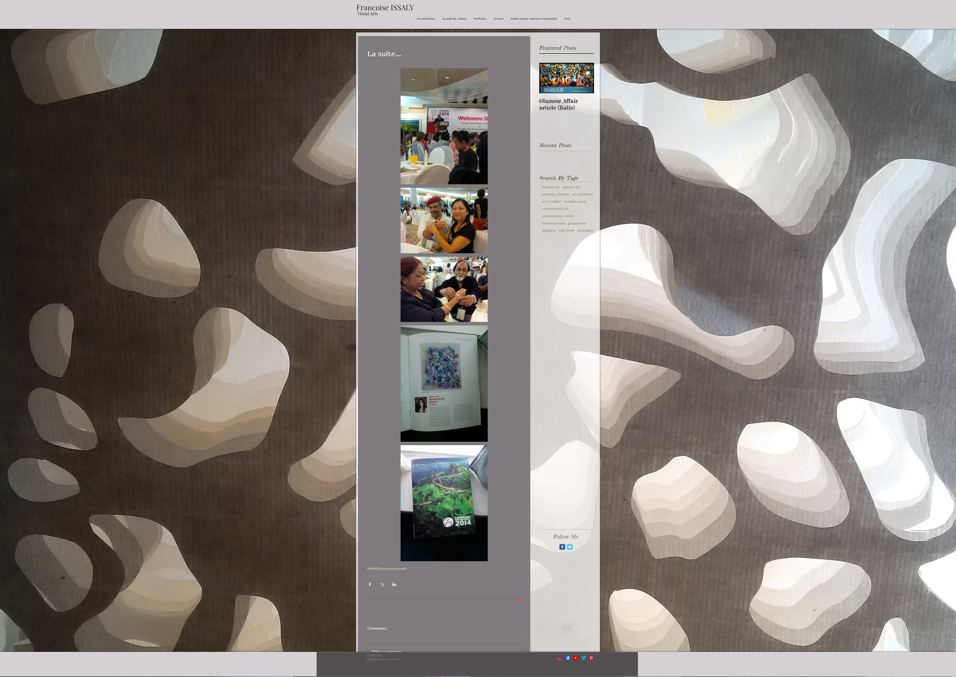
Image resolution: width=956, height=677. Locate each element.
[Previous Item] (547, 78)
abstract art (571, 187)
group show (577, 223)
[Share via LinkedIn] (394, 584)
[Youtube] (576, 658)
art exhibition (582, 194)
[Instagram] (560, 658)
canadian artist (575, 201)
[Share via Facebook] (369, 584)
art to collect (551, 201)
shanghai (549, 230)
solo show (566, 230)
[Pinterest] (591, 658)
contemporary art (555, 208)
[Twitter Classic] (570, 547)
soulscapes (585, 230)
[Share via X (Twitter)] (382, 584)
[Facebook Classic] (562, 547)
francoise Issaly (553, 223)
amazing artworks (555, 194)
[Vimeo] (583, 658)
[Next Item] (586, 78)
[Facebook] (568, 658)
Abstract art (550, 187)
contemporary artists (558, 216)
